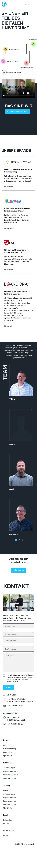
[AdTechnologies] (5, 49)
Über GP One (7, 808)
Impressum (7, 823)
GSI (4, 745)
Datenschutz (7, 820)
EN (29, 4)
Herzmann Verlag (9, 749)
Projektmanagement (10, 775)
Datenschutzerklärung (21, 679)
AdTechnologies (9, 768)
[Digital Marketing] (33, 44)
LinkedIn (6, 836)
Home (5, 790)
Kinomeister (7, 752)
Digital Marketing (9, 771)
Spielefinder (7, 756)
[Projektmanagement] (26, 63)
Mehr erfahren (9, 187)
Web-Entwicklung (9, 778)
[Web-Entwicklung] (3, 61)
